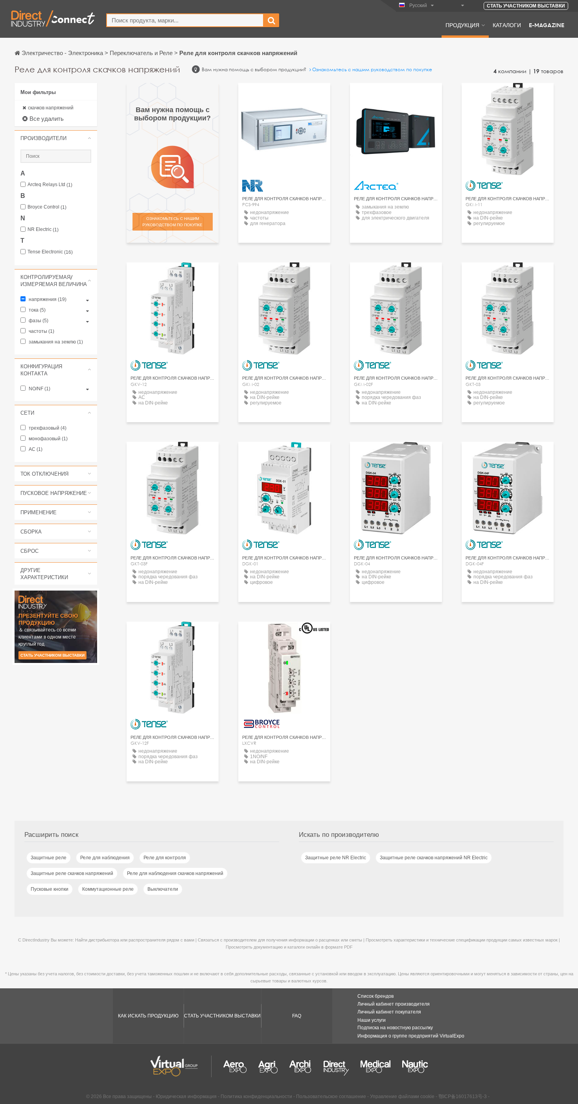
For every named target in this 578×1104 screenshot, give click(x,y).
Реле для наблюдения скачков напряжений (175, 873)
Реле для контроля (165, 857)
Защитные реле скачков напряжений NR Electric (434, 857)
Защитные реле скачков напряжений (72, 873)
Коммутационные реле (108, 889)
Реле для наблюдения (105, 857)
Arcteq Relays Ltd (50, 185)
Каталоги (507, 24)
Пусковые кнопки (49, 889)
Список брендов (375, 996)
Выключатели (162, 889)
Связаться (284, 96)
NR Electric (43, 230)
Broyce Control (47, 207)
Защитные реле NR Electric (335, 857)
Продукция (462, 24)
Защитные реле (48, 857)
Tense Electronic (50, 252)
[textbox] (185, 20)
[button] (55, 138)
